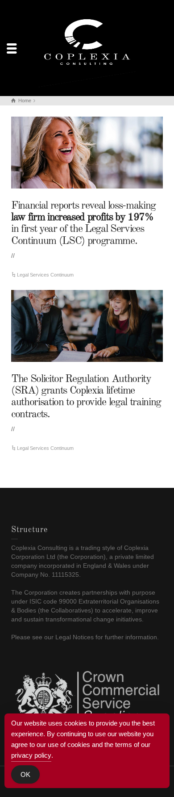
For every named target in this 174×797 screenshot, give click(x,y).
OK (25, 774)
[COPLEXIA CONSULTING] (87, 47)
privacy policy (31, 755)
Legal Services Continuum (45, 274)
